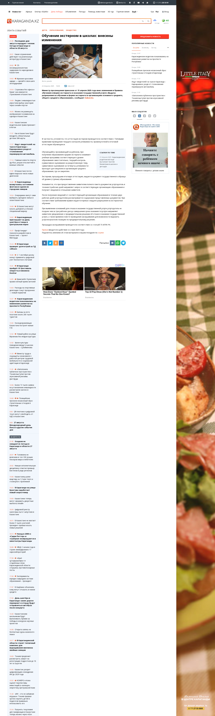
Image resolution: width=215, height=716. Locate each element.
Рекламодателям (50, 2)
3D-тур (111, 11)
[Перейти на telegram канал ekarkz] (143, 2)
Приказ (45, 230)
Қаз (152, 11)
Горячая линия (18, 3)
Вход (166, 11)
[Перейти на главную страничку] (9, 3)
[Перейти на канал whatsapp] (147, 2)
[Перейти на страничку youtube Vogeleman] (139, 2)
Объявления (70, 11)
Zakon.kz (89, 98)
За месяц (145, 47)
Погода (82, 11)
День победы (57, 11)
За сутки (136, 47)
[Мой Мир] (61, 243)
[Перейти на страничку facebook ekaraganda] (134, 2)
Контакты (37, 2)
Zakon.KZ (70, 86)
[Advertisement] (84, 118)
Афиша (29, 11)
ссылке (101, 232)
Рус (157, 11)
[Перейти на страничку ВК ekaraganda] (130, 2)
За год (153, 47)
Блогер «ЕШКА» (41, 11)
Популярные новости (143, 43)
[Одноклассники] (55, 243)
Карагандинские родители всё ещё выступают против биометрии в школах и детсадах (111, 162)
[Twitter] (50, 243)
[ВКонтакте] (44, 243)
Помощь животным (96, 11)
